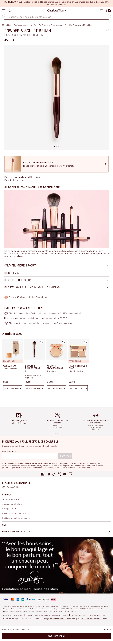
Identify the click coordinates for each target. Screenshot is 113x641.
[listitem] (56, 97)
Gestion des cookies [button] (98, 615)
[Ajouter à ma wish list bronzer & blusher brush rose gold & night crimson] (42, 342)
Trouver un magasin (11, 499)
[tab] (54, 146)
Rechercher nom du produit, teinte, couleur (29, 17)
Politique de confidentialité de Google (57, 619)
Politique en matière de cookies (16, 518)
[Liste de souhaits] (10, 10)
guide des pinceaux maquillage (23, 251)
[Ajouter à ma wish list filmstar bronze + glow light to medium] (86, 342)
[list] (56, 97)
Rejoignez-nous (9, 508)
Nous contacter (70, 611)
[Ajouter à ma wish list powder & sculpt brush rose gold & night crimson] (107, 30)
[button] (5, 16)
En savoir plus (41, 297)
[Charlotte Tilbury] (56, 10)
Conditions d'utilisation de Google (94, 619)
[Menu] (3, 10)
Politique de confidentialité (14, 513)
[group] (12, 366)
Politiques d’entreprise (79, 615)
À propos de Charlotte (12, 504)
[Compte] (101, 10)
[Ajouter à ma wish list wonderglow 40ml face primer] (20, 342)
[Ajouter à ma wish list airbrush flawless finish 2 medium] (64, 342)
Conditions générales (60, 615)
